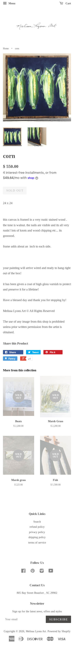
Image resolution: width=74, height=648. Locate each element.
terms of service (37, 542)
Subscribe (58, 619)
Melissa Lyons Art (36, 631)
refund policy (37, 526)
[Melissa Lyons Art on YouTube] (51, 571)
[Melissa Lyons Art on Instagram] (41, 571)
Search (37, 521)
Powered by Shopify (59, 631)
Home (6, 48)
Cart (68, 3)
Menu (11, 3)
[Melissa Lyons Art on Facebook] (23, 571)
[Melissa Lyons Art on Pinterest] (32, 571)
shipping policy (37, 537)
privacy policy (37, 532)
